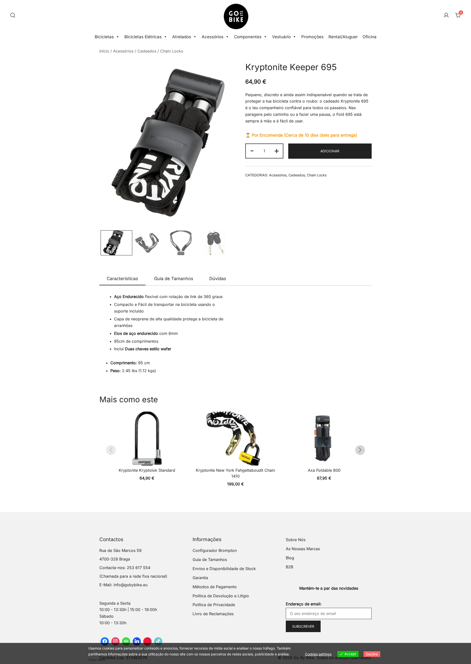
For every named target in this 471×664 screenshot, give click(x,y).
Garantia (200, 577)
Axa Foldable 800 (324, 470)
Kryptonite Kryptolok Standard (147, 470)
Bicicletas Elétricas (143, 36)
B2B (289, 566)
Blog (290, 557)
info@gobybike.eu (130, 584)
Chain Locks (171, 51)
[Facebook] (104, 641)
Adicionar (329, 151)
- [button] (252, 150)
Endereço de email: (304, 603)
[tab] (122, 279)
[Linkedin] (136, 641)
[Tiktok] (158, 641)
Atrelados (181, 36)
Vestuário (281, 36)
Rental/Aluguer (343, 36)
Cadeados (146, 51)
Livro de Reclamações (213, 613)
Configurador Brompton (215, 550)
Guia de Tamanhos (173, 278)
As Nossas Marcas (303, 548)
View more (96, 660)
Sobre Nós (295, 539)
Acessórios (212, 36)
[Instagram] (115, 641)
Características (122, 278)
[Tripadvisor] (126, 641)
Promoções (312, 36)
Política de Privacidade (214, 604)
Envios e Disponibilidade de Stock (224, 568)
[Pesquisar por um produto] (13, 15)
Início (104, 51)
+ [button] (276, 150)
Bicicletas (104, 36)
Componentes (248, 36)
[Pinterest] (147, 641)
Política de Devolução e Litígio (221, 595)
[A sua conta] (446, 15)
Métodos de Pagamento (215, 586)
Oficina (370, 36)
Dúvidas (217, 278)
